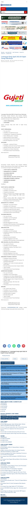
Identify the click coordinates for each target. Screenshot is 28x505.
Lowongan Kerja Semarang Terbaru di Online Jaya (12, 379)
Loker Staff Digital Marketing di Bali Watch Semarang (13, 370)
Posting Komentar (6, 355)
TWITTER (4, 409)
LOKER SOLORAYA (6, 438)
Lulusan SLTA (12, 61)
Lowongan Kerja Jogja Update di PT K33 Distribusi (12, 486)
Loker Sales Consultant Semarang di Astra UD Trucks (13, 431)
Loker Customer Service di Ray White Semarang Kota (13, 390)
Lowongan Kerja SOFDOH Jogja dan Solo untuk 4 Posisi (14, 472)
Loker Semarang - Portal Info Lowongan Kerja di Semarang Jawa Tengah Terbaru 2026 (16, 500)
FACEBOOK (4, 404)
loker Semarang (20, 60)
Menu (4, 9)
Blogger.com (16, 502)
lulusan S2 (9, 418)
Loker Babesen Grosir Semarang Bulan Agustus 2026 (13, 377)
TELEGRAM (4, 407)
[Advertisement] (14, 77)
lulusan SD (15, 418)
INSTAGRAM (4, 406)
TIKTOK (3, 411)
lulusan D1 (17, 416)
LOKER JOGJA (5, 440)
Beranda (15, 358)
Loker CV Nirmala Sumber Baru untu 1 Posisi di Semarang (14, 427)
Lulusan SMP (10, 416)
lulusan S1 (7, 61)
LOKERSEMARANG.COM (12, 307)
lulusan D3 (3, 61)
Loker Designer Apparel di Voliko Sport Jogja (11, 470)
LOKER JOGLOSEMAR (7, 442)
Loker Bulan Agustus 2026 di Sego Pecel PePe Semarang (14, 433)
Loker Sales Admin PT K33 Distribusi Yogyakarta (12, 468)
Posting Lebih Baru (4, 358)
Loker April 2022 (14, 60)
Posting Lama (24, 358)
